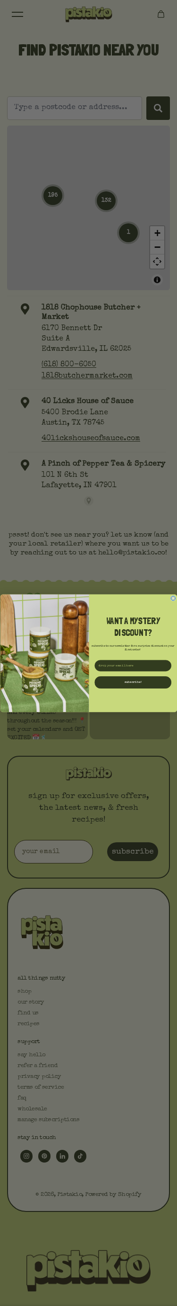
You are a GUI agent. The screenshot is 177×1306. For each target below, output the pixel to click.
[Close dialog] (173, 598)
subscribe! (132, 682)
